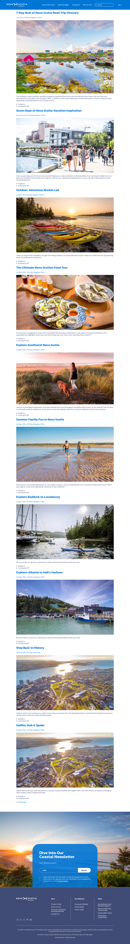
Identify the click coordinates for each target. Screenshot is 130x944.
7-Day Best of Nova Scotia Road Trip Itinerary (47, 12)
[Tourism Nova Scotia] (17, 4)
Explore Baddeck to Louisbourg (38, 496)
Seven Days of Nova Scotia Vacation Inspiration (49, 110)
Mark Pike (36, 652)
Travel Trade (79, 909)
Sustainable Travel (105, 913)
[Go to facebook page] (21, 919)
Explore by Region (63, 5)
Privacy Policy (63, 881)
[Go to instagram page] (17, 919)
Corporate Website (81, 904)
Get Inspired (75, 5)
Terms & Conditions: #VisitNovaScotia (58, 910)
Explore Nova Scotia (48, 5)
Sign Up (84, 870)
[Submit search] (96, 4)
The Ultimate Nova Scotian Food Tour (42, 267)
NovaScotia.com (60, 937)
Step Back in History (30, 647)
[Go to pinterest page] (31, 919)
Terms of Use (56, 907)
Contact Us (55, 914)
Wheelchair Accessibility (102, 916)
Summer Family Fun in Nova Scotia (40, 419)
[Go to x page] (24, 919)
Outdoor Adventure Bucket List (37, 190)
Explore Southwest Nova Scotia (37, 345)
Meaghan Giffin (36, 17)
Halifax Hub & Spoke (30, 725)
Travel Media (79, 907)
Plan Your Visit (87, 5)
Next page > (22, 802)
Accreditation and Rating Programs (104, 905)
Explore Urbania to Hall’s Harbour (39, 572)
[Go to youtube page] (27, 919)
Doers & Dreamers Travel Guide (104, 909)
